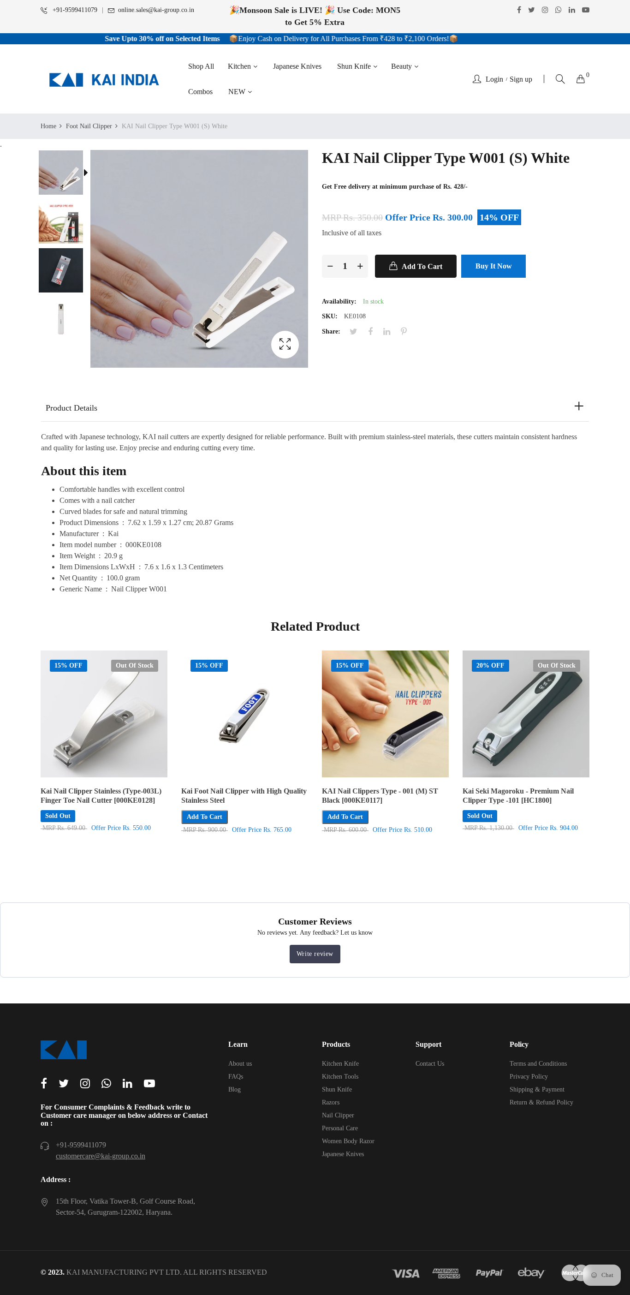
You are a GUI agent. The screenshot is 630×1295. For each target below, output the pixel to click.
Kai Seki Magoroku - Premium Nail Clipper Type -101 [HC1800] (518, 795)
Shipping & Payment (537, 1089)
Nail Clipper (338, 1115)
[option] (65, 174)
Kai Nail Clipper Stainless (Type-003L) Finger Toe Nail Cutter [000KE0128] (101, 795)
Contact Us (430, 1063)
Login (494, 79)
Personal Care (340, 1128)
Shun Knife (337, 1089)
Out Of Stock (135, 665)
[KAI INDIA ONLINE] (104, 79)
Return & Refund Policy (541, 1102)
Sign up (521, 79)
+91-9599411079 (74, 9)
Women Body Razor (348, 1141)
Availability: (339, 301)
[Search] (560, 79)
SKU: (330, 316)
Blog (234, 1089)
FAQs (235, 1076)
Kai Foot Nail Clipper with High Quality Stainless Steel (244, 795)
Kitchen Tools (340, 1076)
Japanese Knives (343, 1154)
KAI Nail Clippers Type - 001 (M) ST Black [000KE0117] (380, 795)
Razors (330, 1102)
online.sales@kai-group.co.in (156, 9)
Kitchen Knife (340, 1063)
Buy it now (493, 266)
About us (240, 1063)
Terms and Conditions (538, 1063)
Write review (315, 953)
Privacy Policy (529, 1076)
